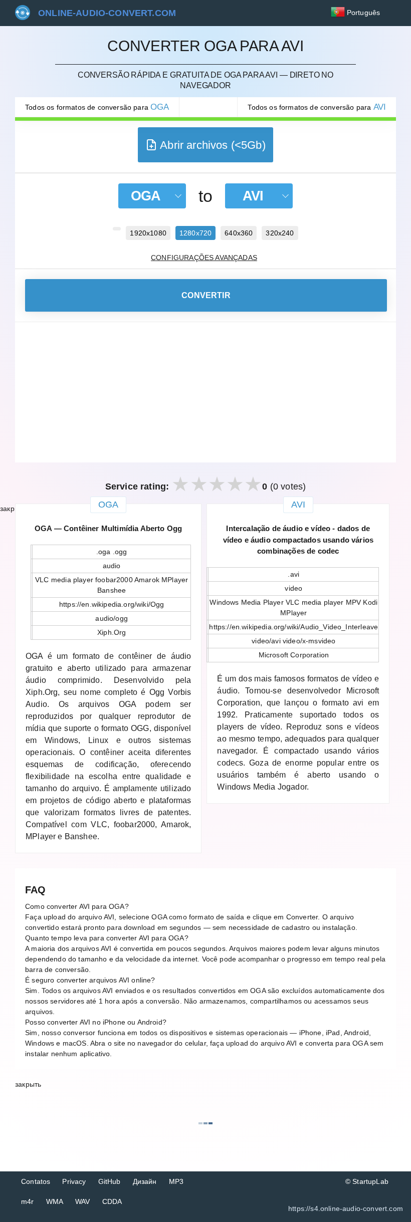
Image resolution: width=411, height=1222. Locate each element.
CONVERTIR (206, 295)
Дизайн (145, 1181)
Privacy (74, 1181)
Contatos (35, 1181)
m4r (27, 1201)
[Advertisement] (205, 392)
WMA (55, 1201)
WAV (82, 1201)
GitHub (109, 1181)
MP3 (176, 1181)
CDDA (112, 1201)
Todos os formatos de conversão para (97, 107)
